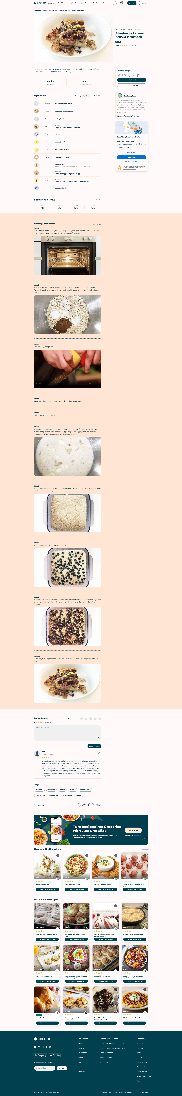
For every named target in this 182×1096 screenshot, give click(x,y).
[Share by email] (139, 75)
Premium (81, 1072)
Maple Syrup (59, 164)
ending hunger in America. (133, 168)
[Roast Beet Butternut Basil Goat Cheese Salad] (135, 964)
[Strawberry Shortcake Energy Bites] (134, 872)
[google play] (40, 1055)
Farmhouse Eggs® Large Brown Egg (67, 174)
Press (139, 1053)
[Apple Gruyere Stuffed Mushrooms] (76, 1006)
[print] (119, 75)
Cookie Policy (142, 1072)
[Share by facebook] (129, 75)
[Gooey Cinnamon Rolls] (106, 964)
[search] (115, 3)
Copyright (144, 1092)
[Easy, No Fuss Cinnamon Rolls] (47, 922)
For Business (97, 3)
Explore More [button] (84, 3)
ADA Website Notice (144, 1076)
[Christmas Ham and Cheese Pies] (76, 922)
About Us (140, 1043)
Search (81, 1067)
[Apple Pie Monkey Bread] (47, 1006)
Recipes (81, 1043)
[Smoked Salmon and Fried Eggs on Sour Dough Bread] (76, 964)
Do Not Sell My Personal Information (126, 1092)
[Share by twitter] (134, 75)
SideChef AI (104, 1062)
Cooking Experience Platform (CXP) (113, 1043)
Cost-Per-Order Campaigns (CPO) (112, 1048)
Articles (81, 1048)
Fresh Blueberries (61, 188)
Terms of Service (143, 1062)
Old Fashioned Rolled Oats (64, 111)
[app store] (55, 1055)
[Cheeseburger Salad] (76, 872)
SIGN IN (143, 3)
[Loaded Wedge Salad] (47, 872)
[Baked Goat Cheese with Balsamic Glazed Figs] (106, 1006)
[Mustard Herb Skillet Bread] (135, 922)
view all (145, 849)
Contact (140, 1057)
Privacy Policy (142, 1067)
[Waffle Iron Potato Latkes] (135, 1006)
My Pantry (73, 3)
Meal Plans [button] (62, 3)
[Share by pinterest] (124, 75)
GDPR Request (106, 1092)
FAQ (138, 1081)
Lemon (57, 142)
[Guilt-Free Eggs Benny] (47, 964)
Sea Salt (57, 134)
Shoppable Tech (106, 1057)
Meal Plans (82, 1057)
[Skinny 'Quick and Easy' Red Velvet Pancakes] (106, 922)
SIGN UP (132, 3)
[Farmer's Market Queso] (105, 872)
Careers (140, 1048)
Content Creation (106, 1053)
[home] (40, 3)
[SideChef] (42, 1040)
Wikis (80, 1062)
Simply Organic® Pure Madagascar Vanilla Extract (72, 181)
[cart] (121, 3)
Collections (82, 1053)
